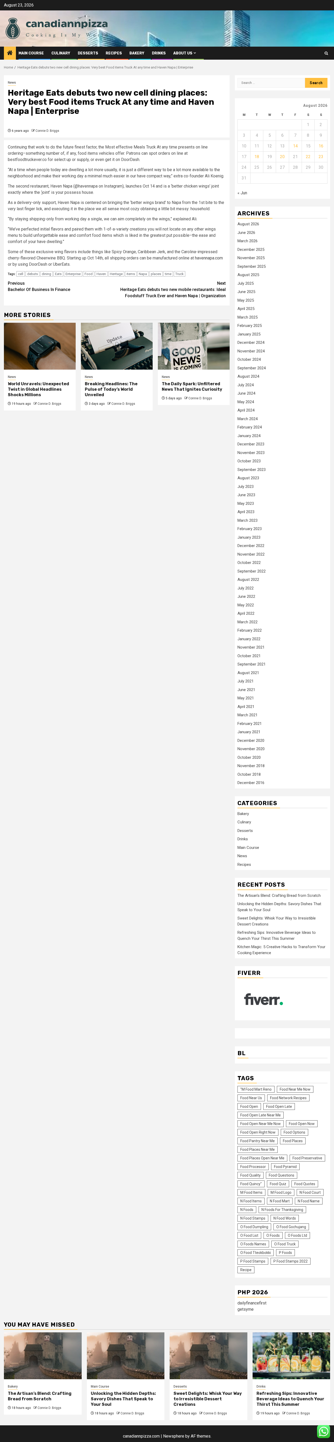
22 (308, 156)
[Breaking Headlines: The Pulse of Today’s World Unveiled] (117, 346)
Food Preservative (307, 1158)
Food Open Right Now (258, 1132)
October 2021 (249, 656)
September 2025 (251, 266)
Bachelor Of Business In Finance (39, 286)
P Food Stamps (252, 1261)
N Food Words (284, 1218)
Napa (143, 274)
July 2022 (245, 588)
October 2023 (249, 461)
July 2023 (245, 486)
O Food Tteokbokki (255, 1253)
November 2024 (251, 351)
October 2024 (249, 359)
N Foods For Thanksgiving (282, 1210)
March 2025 (247, 317)
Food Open (249, 1106)
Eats (58, 274)
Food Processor (253, 1167)
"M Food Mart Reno (256, 1089)
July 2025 (245, 283)
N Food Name (309, 1201)
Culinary (60, 53)
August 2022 (248, 579)
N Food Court (310, 1192)
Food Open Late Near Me (260, 1115)
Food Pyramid (285, 1167)
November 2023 (251, 452)
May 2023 (245, 503)
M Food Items (251, 1192)
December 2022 (250, 545)
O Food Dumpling (254, 1227)
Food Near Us (251, 1098)
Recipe (246, 1270)
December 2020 (250, 740)
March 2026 (247, 241)
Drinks (159, 53)
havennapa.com (209, 258)
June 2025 (246, 291)
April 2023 (245, 511)
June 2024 (246, 393)
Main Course (31, 53)
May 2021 (245, 698)
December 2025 (250, 249)
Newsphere (173, 1436)
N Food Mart (280, 1201)
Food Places (293, 1141)
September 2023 (251, 469)
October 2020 (249, 757)
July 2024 (245, 385)
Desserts (88, 53)
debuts (32, 274)
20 (282, 156)
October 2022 (249, 562)
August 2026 (248, 224)
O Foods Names (253, 1244)
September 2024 (251, 368)
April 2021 (245, 706)
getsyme (245, 1309)
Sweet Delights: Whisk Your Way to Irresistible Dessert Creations (208, 1399)
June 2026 (246, 232)
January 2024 (248, 435)
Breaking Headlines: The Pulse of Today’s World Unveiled (111, 389)
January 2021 (248, 732)
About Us (182, 53)
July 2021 (245, 681)
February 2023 (249, 528)
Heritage (116, 274)
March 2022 (247, 622)
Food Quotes (304, 1184)
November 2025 (251, 258)
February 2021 (249, 723)
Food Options (294, 1132)
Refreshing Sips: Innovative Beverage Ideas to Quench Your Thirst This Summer (290, 1399)
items (131, 274)
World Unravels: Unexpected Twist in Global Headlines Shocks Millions (38, 389)
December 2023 (250, 444)
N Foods (246, 1210)
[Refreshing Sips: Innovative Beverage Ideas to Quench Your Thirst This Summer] (291, 1355)
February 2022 (249, 630)
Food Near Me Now (295, 1089)
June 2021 (246, 689)
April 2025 (245, 308)
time (168, 274)
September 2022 (251, 571)
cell (20, 274)
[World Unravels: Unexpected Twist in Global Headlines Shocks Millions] (40, 346)
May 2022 (245, 605)
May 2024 (245, 402)
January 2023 (248, 537)
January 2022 (248, 639)
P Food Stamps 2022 (290, 1261)
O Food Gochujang (291, 1227)
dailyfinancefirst (251, 1303)
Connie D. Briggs (47, 131)
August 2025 (248, 274)
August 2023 (248, 478)
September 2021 (251, 664)
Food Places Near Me (257, 1149)
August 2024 (248, 376)
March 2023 (247, 520)
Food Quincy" (251, 1184)
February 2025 (249, 325)
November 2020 (251, 749)
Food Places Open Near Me (262, 1158)
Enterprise (73, 274)
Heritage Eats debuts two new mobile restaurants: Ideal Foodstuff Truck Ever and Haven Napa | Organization (173, 289)
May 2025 (245, 300)
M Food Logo (281, 1192)
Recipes (114, 53)
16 (321, 146)
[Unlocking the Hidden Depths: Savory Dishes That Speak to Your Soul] (126, 1355)
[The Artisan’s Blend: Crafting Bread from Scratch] (43, 1355)
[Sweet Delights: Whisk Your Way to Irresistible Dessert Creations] (208, 1355)
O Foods (273, 1235)
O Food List (249, 1235)
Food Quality (250, 1175)
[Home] (10, 53)
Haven (101, 274)
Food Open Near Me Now (260, 1124)
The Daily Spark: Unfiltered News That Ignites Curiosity (192, 386)
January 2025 (248, 334)
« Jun (242, 192)
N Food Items (251, 1201)
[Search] (326, 53)
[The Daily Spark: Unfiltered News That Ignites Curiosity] (194, 346)
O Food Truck (285, 1244)
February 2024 (249, 427)
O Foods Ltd (297, 1235)
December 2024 (250, 342)
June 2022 (246, 596)
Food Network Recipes (288, 1098)
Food (89, 274)
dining (46, 274)
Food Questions (281, 1175)
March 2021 (247, 715)
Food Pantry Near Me (257, 1141)
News (12, 82)
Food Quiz (278, 1184)
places (156, 274)
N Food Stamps (252, 1218)
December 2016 (250, 782)
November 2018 (251, 765)
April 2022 (245, 613)
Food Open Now (302, 1124)
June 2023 (246, 495)
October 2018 (249, 774)
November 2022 (251, 554)
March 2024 (247, 419)
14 (295, 146)
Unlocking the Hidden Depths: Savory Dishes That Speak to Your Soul (123, 1399)
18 (256, 156)
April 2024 (245, 410)
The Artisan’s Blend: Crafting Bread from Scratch (279, 895)
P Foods (285, 1253)
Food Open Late (279, 1106)
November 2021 (251, 647)
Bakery (136, 53)
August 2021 (248, 672)
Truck (179, 274)
